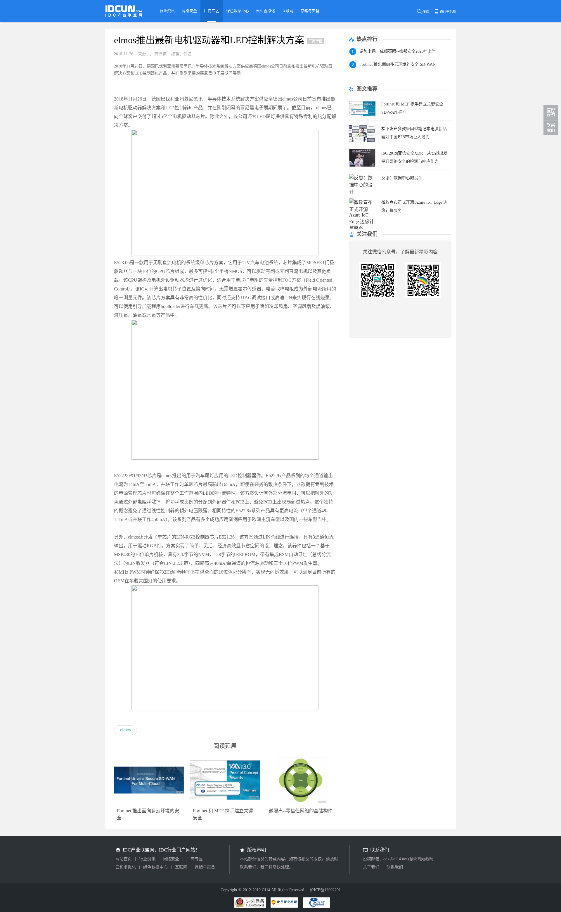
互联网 (181, 867)
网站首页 (123, 859)
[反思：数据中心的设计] (362, 191)
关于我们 (371, 867)
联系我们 (395, 867)
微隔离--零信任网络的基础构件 (301, 810)
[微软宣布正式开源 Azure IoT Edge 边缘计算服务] (362, 228)
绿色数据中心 (155, 867)
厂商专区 (194, 859)
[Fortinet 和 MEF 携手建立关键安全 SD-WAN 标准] (362, 115)
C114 (266, 890)
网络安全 (171, 859)
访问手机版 (448, 11)
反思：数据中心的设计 (401, 178)
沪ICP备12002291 (325, 890)
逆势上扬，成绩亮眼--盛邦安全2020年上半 (397, 51)
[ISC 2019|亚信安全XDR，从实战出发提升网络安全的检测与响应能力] (362, 164)
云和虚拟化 (125, 867)
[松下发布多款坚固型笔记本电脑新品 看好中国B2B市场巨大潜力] (362, 140)
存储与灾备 (205, 867)
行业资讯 (147, 859)
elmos (125, 729)
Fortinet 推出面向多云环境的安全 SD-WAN (397, 64)
